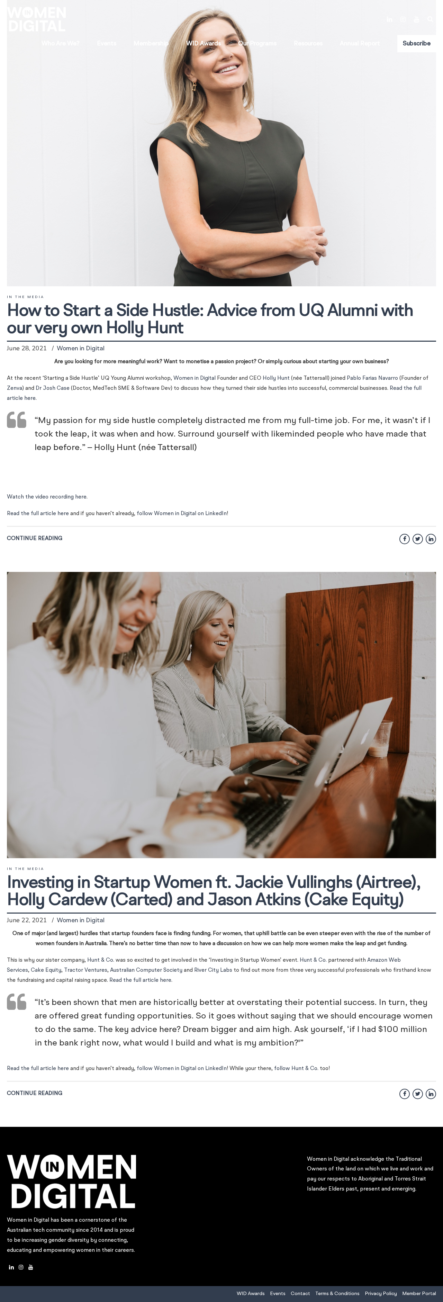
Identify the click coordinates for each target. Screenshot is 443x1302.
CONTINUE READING (34, 538)
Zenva (14, 388)
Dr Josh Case (53, 388)
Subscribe (417, 44)
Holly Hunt (276, 378)
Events (106, 44)
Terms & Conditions (337, 1293)
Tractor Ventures (85, 970)
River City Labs (213, 970)
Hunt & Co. (100, 960)
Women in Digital (81, 348)
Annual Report (360, 44)
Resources (308, 44)
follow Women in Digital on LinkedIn (182, 514)
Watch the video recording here (47, 497)
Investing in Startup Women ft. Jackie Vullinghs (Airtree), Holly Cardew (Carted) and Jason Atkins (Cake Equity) (213, 891)
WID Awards (203, 44)
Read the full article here (38, 514)
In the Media (25, 297)
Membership (151, 44)
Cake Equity (46, 970)
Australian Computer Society (146, 970)
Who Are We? (61, 44)
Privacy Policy (381, 1293)
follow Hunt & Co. (296, 1068)
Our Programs (257, 44)
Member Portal (419, 1293)
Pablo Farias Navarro (372, 378)
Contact (300, 1293)
